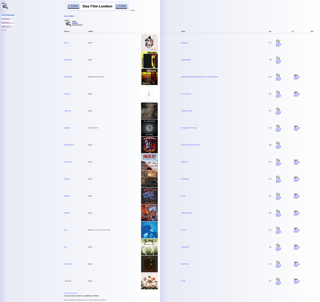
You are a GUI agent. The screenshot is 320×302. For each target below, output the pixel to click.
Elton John (67, 93)
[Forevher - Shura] (149, 238)
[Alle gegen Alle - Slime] (149, 255)
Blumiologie (184, 42)
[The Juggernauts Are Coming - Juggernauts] (149, 135)
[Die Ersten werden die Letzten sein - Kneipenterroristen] (149, 152)
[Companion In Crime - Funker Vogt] (149, 118)
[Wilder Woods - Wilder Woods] (149, 272)
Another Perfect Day (186, 213)
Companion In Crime (186, 111)
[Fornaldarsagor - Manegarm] (149, 186)
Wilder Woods (68, 264)
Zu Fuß (183, 281)
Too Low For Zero (186, 93)
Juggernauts (67, 128)
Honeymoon (184, 162)
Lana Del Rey (68, 162)
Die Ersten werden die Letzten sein (190, 145)
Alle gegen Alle (185, 247)
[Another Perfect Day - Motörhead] (149, 221)
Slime (65, 247)
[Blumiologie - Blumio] (149, 50)
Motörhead (67, 196)
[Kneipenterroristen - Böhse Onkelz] (149, 67)
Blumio (66, 42)
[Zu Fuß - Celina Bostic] (149, 289)
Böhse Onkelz (68, 59)
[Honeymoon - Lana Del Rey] (149, 169)
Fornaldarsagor (185, 179)
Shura (65, 230)
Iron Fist (183, 196)
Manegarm (67, 179)
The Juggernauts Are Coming (189, 128)
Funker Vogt (67, 111)
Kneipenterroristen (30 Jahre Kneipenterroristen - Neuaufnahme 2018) (199, 76)
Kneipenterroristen (186, 59)
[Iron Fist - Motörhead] (149, 204)
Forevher (183, 230)
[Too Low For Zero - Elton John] (149, 101)
